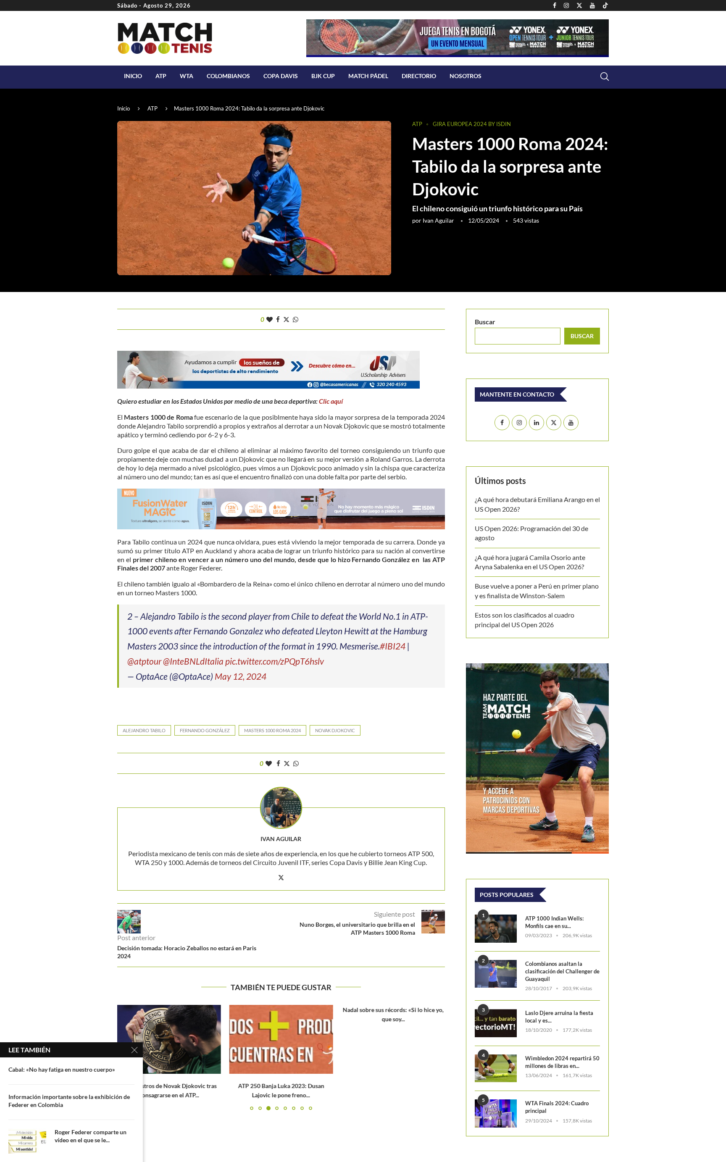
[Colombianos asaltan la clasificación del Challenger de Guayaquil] (496, 974)
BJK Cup (323, 75)
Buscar (485, 322)
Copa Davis (280, 75)
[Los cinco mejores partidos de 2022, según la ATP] (393, 1039)
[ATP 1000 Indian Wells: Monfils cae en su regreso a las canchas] (496, 929)
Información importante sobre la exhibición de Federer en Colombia (69, 1100)
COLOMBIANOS (228, 75)
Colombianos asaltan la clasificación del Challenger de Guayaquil (562, 971)
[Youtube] (592, 5)
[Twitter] (579, 5)
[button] (433, 1057)
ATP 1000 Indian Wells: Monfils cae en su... (554, 922)
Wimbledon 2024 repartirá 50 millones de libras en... (562, 1062)
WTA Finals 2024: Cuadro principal (557, 1107)
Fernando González (205, 730)
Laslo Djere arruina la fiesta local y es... (559, 1017)
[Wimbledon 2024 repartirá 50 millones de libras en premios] (496, 1068)
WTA (186, 75)
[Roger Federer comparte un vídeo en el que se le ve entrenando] (27, 1141)
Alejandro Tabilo (144, 730)
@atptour (144, 661)
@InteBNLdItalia (193, 661)
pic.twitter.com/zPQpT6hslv (274, 661)
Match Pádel (368, 75)
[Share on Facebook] (278, 319)
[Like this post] (269, 319)
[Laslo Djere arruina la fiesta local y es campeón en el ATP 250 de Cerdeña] (496, 1023)
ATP (160, 75)
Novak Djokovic (335, 730)
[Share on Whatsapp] (295, 319)
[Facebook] (554, 5)
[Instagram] (566, 5)
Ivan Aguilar (438, 220)
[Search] (604, 76)
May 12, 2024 (240, 676)
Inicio (133, 75)
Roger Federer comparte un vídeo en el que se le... (90, 1136)
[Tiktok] (605, 5)
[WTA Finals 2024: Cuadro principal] (496, 1113)
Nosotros (465, 75)
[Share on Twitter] (286, 319)
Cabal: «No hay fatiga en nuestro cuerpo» (61, 1069)
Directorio (419, 75)
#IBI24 (392, 646)
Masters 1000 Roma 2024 (272, 730)
